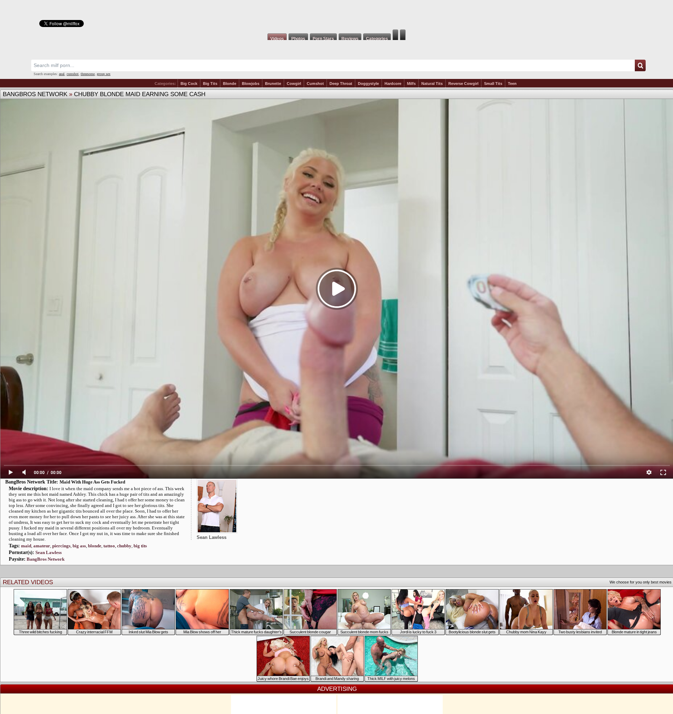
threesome (88, 74)
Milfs (411, 83)
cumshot (73, 74)
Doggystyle (368, 83)
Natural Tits (432, 83)
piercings (61, 545)
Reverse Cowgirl (463, 83)
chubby (124, 545)
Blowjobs (250, 83)
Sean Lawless (48, 552)
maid (26, 545)
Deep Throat (340, 83)
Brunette (273, 83)
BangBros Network (35, 94)
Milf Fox (336, 14)
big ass (79, 545)
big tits (140, 545)
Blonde (229, 83)
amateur (41, 545)
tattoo (109, 545)
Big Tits (210, 83)
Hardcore (393, 83)
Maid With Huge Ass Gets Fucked (92, 482)
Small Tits (493, 83)
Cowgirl (294, 83)
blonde (94, 545)
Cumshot (315, 83)
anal (61, 74)
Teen (512, 83)
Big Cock (189, 83)
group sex (103, 74)
